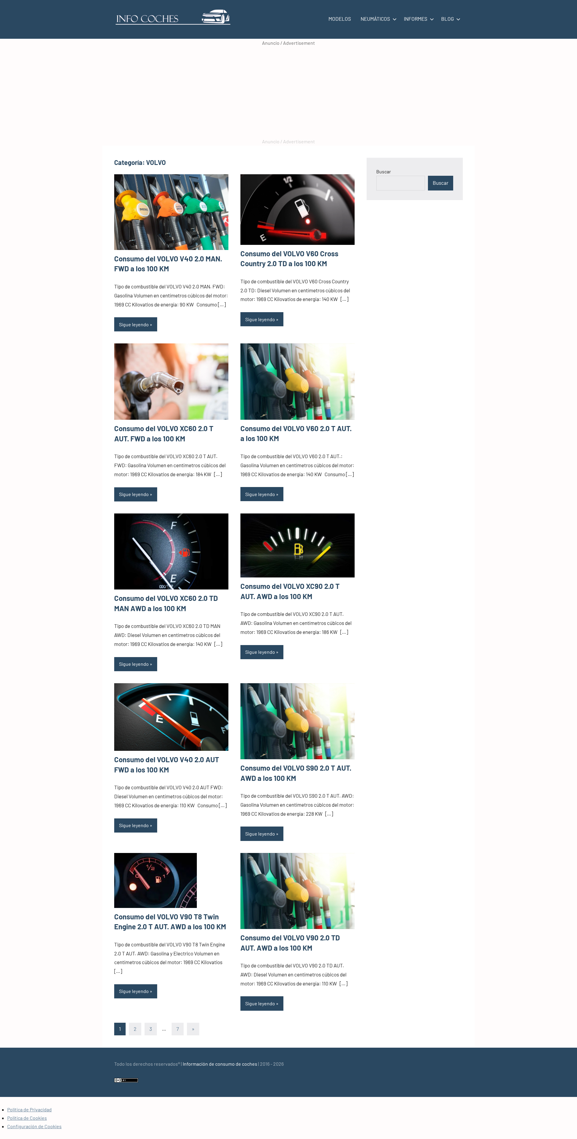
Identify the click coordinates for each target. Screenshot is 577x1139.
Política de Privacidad (29, 1109)
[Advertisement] (288, 92)
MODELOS (339, 19)
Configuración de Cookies (34, 1126)
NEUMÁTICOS (375, 19)
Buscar (383, 171)
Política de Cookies (27, 1118)
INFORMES (415, 19)
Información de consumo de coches (220, 1064)
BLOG (447, 19)
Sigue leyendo (134, 324)
